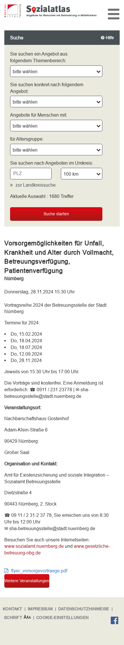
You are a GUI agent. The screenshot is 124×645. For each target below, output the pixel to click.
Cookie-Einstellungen (62, 617)
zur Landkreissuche (36, 185)
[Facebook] (116, 621)
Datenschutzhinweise (83, 609)
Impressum (40, 609)
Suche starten (56, 214)
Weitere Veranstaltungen (26, 580)
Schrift (13, 617)
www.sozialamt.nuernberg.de (34, 546)
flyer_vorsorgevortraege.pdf (39, 570)
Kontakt (12, 609)
